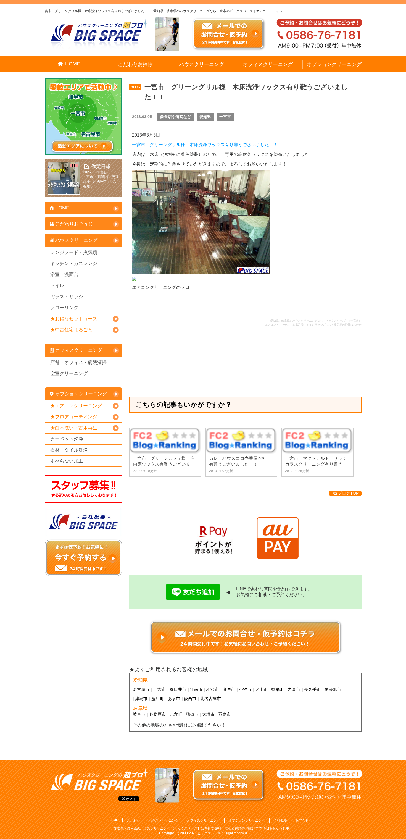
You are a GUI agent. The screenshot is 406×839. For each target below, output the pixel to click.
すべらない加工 (66, 461)
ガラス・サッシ (66, 296)
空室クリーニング (69, 373)
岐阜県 (140, 708)
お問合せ (302, 820)
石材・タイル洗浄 (69, 450)
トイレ (57, 285)
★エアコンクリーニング (76, 405)
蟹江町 (157, 698)
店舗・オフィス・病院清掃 (78, 362)
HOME (72, 64)
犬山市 (261, 689)
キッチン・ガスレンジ (73, 263)
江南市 (196, 689)
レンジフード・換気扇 (73, 252)
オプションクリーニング (334, 64)
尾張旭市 (333, 689)
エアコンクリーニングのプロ (160, 287)
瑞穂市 (192, 714)
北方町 (176, 714)
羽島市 (224, 714)
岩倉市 (294, 689)
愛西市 (190, 698)
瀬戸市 (229, 689)
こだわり (133, 820)
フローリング (64, 307)
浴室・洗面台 (64, 274)
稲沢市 (212, 689)
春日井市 (178, 689)
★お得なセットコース (73, 318)
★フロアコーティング (73, 417)
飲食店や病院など (175, 116)
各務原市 (157, 714)
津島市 (141, 698)
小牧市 (245, 689)
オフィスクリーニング (268, 64)
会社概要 (280, 820)
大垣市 (208, 714)
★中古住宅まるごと (71, 329)
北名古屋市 (210, 698)
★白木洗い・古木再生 (73, 428)
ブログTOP (348, 493)
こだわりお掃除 (135, 64)
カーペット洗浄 (66, 439)
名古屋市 (141, 689)
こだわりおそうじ (74, 224)
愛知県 (205, 116)
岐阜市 (139, 714)
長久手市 (312, 689)
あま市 (174, 698)
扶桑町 (277, 689)
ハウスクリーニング (201, 64)
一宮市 (225, 116)
